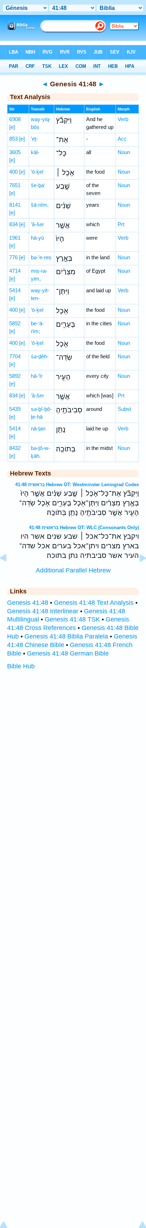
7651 (15, 185)
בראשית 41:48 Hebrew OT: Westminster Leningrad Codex (77, 484)
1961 (15, 238)
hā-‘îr (37, 376)
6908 (15, 119)
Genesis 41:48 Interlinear (42, 611)
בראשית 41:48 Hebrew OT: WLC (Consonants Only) (84, 527)
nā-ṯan (38, 428)
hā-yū (37, 238)
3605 (15, 152)
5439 (15, 409)
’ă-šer (37, 224)
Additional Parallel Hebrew (73, 570)
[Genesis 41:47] (9, 573)
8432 (15, 448)
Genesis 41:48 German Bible (68, 653)
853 (13, 139)
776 (13, 257)
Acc (122, 139)
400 (13, 172)
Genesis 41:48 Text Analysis (94, 602)
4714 (15, 271)
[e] (12, 127)
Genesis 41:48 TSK (72, 619)
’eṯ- (34, 139)
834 (13, 224)
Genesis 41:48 (27, 602)
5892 (15, 323)
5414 (15, 290)
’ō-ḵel (37, 172)
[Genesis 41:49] (137, 573)
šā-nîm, (40, 205)
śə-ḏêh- (40, 356)
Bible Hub (21, 666)
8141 (15, 205)
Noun (124, 152)
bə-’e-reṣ (41, 257)
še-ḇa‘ (38, 185)
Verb (123, 119)
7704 (15, 356)
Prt (121, 224)
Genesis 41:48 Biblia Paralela (66, 636)
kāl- (35, 152)
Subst (124, 409)
